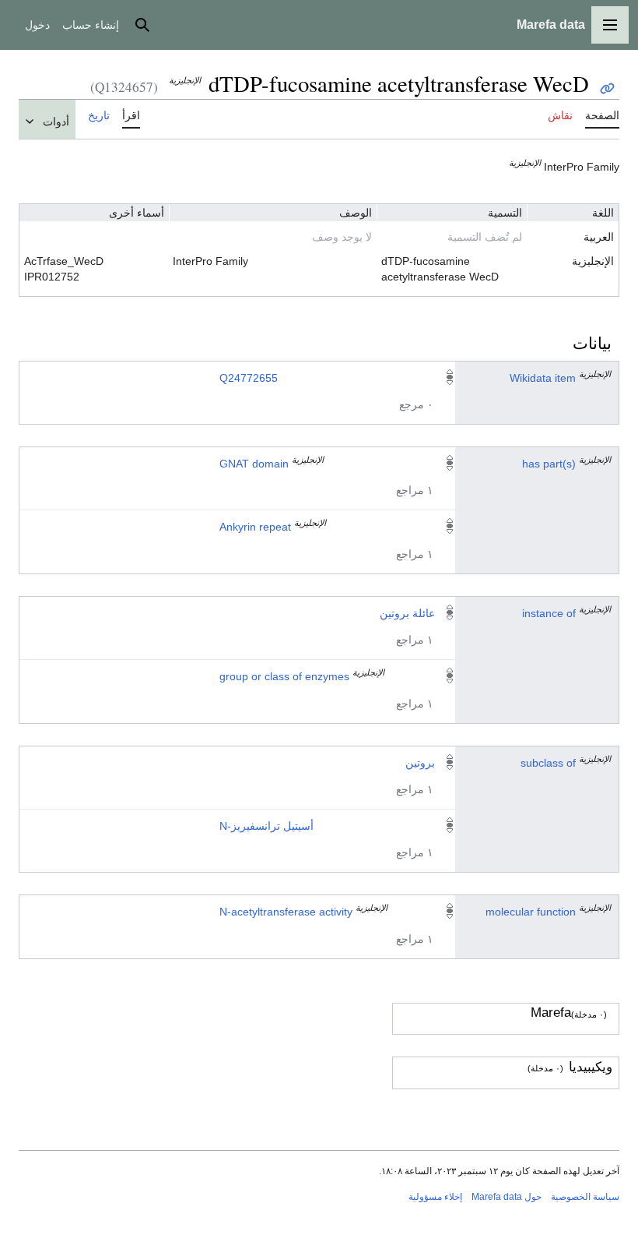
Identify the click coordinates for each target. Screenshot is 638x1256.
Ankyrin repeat (255, 526)
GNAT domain (254, 463)
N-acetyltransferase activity (285, 911)
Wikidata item (543, 378)
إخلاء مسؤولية (435, 1196)
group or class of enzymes (284, 676)
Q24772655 (248, 378)
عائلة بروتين (407, 613)
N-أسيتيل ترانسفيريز (266, 826)
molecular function (531, 911)
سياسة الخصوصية (585, 1196)
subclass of (548, 763)
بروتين (420, 763)
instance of (549, 613)
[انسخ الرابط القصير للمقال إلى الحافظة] (607, 88)
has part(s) (549, 463)
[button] (610, 25)
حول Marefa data (506, 1196)
